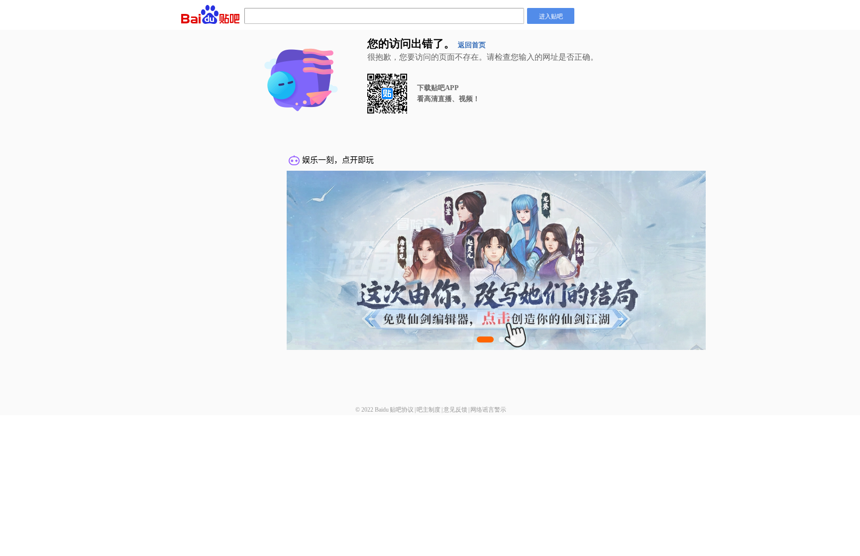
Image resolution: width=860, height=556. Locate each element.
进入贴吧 (551, 15)
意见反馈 (455, 409)
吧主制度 (428, 409)
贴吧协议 (402, 409)
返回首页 (472, 45)
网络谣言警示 (488, 409)
